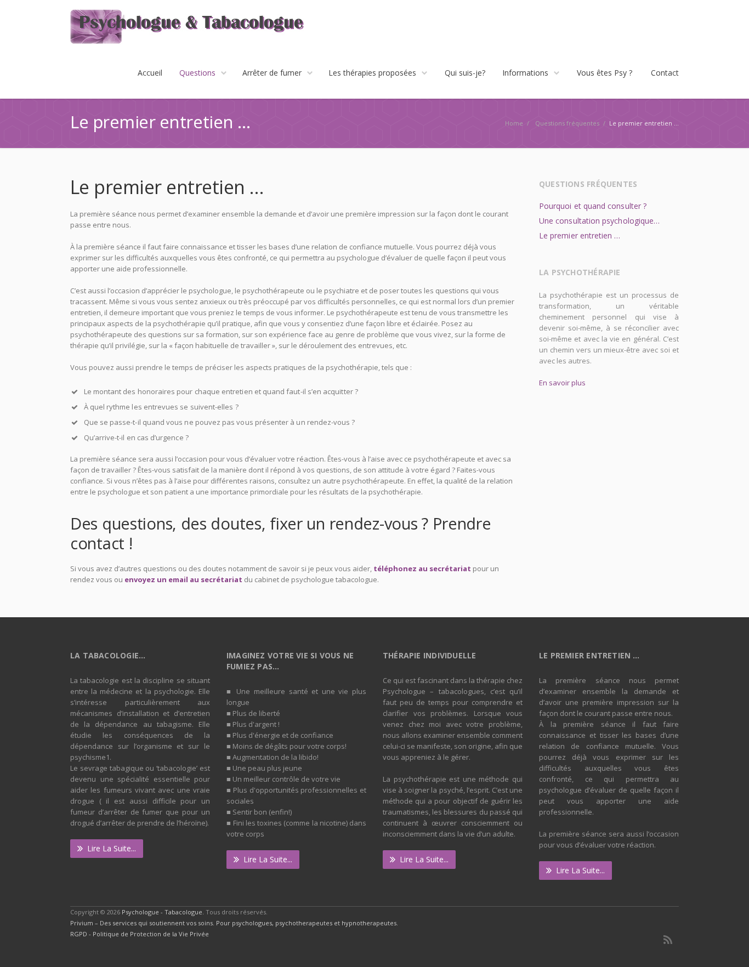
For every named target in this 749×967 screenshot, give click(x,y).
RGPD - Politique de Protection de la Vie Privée (139, 934)
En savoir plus (562, 383)
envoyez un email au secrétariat (183, 579)
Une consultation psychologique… (599, 220)
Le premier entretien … (580, 235)
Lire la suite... (111, 848)
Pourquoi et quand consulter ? (592, 206)
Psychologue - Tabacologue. (164, 912)
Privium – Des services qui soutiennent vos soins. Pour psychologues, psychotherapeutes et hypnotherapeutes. (234, 923)
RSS (668, 940)
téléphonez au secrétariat (422, 568)
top (727, 945)
